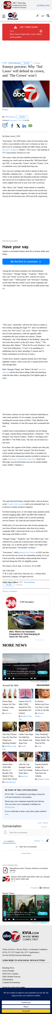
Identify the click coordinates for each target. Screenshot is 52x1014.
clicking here (10, 807)
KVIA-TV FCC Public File (13, 952)
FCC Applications (32, 952)
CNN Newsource (10, 117)
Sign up (45, 823)
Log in (39, 823)
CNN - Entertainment (27, 582)
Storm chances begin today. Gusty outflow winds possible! (26, 35)
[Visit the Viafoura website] (44, 888)
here (6, 814)
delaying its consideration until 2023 (22, 459)
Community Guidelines (38, 949)
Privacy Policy (22, 949)
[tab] (9, 841)
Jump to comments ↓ (10, 591)
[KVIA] (15, 15)
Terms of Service (8, 949)
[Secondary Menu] (5, 16)
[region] (26, 856)
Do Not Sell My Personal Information (16, 955)
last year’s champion (10, 150)
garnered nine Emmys (27, 552)
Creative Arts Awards (15, 504)
